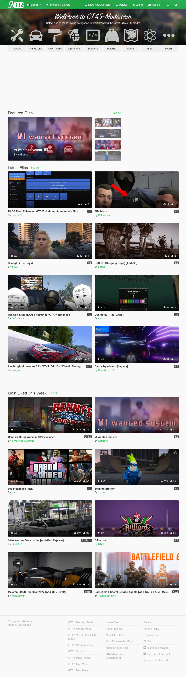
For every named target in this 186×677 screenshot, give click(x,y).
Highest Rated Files (117, 647)
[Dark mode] (168, 4)
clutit (14, 492)
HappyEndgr (18, 595)
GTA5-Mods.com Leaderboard (115, 655)
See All (117, 113)
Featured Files (114, 628)
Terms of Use (151, 635)
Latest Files (112, 622)
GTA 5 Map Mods (78, 664)
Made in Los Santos (19, 624)
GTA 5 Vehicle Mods (79, 628)
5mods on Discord (157, 660)
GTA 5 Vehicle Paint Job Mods (82, 636)
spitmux (102, 318)
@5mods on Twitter (157, 647)
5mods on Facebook (158, 654)
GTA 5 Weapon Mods (80, 645)
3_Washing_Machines (23, 440)
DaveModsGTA (106, 370)
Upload (122, 4)
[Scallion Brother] (108, 156)
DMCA (147, 641)
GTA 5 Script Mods (79, 651)
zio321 (15, 266)
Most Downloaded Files (119, 641)
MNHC (101, 544)
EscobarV (17, 215)
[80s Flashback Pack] (108, 122)
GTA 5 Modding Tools (80, 622)
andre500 (103, 440)
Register (156, 4)
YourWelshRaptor (107, 595)
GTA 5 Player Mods (79, 657)
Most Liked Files (115, 635)
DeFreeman (104, 215)
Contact (147, 622)
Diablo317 (17, 544)
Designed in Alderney (20, 621)
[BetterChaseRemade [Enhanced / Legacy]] (108, 133)
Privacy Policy (151, 628)
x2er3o (101, 266)
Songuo (16, 370)
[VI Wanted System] (108, 144)
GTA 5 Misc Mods (78, 670)
